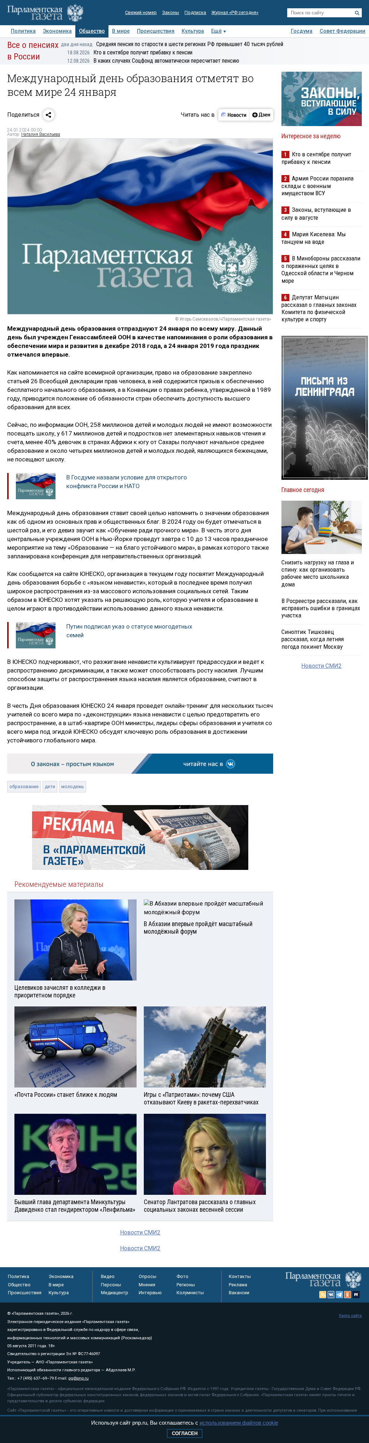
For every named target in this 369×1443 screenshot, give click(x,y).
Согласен (184, 1433)
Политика (23, 31)
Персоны (111, 1284)
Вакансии (239, 1292)
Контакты (240, 1276)
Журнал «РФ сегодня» (235, 12)
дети (50, 786)
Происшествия (155, 31)
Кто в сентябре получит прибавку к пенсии (129, 52)
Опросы (147, 1276)
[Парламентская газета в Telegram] (339, 1294)
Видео (108, 1276)
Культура (193, 31)
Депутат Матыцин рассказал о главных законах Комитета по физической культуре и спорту (318, 308)
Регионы (186, 1284)
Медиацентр (114, 1292)
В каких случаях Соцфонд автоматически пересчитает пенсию (153, 60)
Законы (170, 12)
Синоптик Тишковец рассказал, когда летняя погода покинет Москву (312, 639)
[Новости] (233, 115)
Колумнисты (190, 1292)
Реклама (238, 1284)
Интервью (150, 1292)
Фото (182, 1276)
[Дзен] (261, 115)
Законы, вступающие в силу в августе (316, 213)
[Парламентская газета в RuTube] (356, 1294)
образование (24, 786)
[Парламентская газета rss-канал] (322, 1294)
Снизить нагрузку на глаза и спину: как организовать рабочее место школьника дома (317, 573)
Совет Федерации (342, 31)
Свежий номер (141, 12)
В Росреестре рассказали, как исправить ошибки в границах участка (320, 608)
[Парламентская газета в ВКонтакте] (331, 1294)
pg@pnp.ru (78, 1378)
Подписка (195, 12)
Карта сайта (350, 1315)
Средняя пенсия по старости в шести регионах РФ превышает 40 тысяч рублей (172, 44)
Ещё (216, 31)
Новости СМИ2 (140, 1232)
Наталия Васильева (40, 134)
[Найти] (357, 13)
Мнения (147, 1284)
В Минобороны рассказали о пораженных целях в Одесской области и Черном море (320, 269)
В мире (121, 31)
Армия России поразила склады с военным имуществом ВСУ (317, 186)
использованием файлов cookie (239, 1423)
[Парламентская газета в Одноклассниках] (347, 1294)
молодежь (72, 786)
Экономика (57, 31)
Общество (92, 31)
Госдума (301, 31)
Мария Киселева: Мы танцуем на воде (313, 238)
